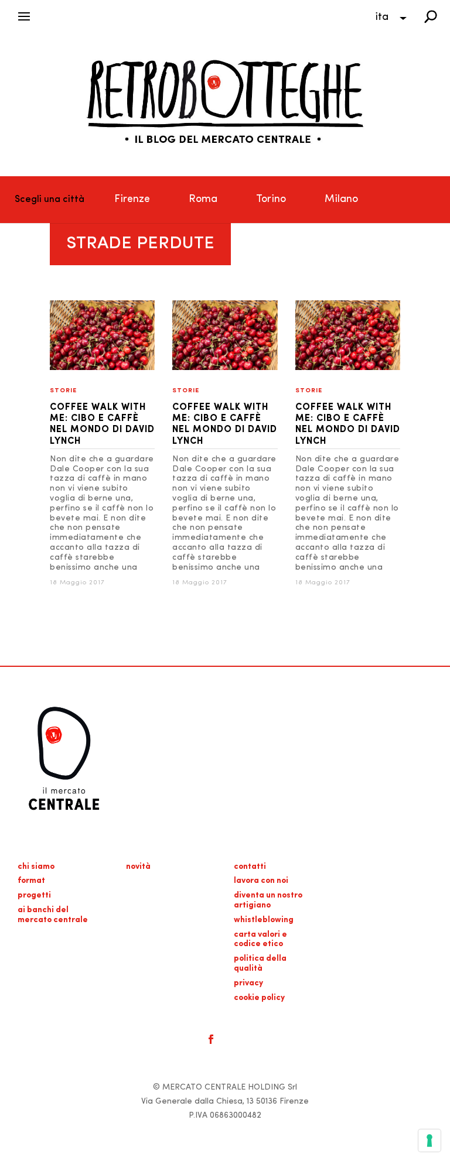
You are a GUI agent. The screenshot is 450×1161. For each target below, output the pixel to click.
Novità (138, 866)
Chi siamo (36, 866)
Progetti (34, 895)
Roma (203, 199)
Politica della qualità (260, 963)
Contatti (250, 866)
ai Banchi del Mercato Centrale (53, 915)
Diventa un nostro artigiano (268, 900)
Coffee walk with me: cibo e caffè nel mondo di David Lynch (102, 424)
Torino (271, 199)
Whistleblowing (264, 920)
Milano (341, 199)
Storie (63, 391)
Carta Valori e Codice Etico (260, 939)
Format (31, 880)
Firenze (132, 199)
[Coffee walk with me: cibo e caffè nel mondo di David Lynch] (102, 368)
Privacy (248, 983)
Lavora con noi (261, 880)
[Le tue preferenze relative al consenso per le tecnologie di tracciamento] (429, 1140)
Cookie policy (259, 998)
